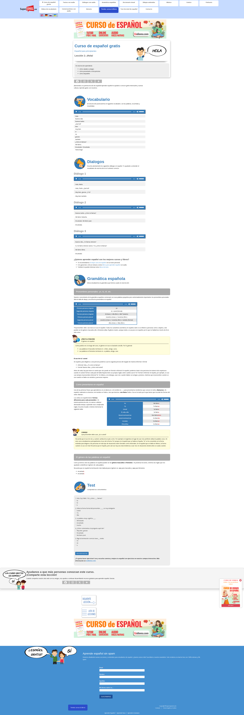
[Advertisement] (159, 113)
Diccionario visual (129, 2)
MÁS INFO (233, 605)
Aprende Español (110, 713)
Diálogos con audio (88, 2)
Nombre (101, 674)
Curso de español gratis (49, 3)
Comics (188, 2)
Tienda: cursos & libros (109, 9)
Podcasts (209, 2)
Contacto (149, 9)
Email (101, 667)
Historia (89, 9)
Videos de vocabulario (48, 9)
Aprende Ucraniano (133, 713)
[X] (91, 81)
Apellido (102, 681)
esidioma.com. (91, 561)
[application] (109, 112)
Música (169, 2)
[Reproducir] (76, 112)
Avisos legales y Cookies (169, 708)
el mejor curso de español (98, 262)
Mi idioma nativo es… (106, 687)
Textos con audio (69, 2)
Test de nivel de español (128, 9)
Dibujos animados (149, 2)
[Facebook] (77, 81)
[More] (98, 81)
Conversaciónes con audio (69, 10)
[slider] (141, 111)
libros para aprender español (111, 265)
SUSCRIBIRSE (106, 696)
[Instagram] (84, 81)
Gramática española (109, 2)
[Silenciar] (137, 112)
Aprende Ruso (121, 713)
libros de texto (104, 267)
